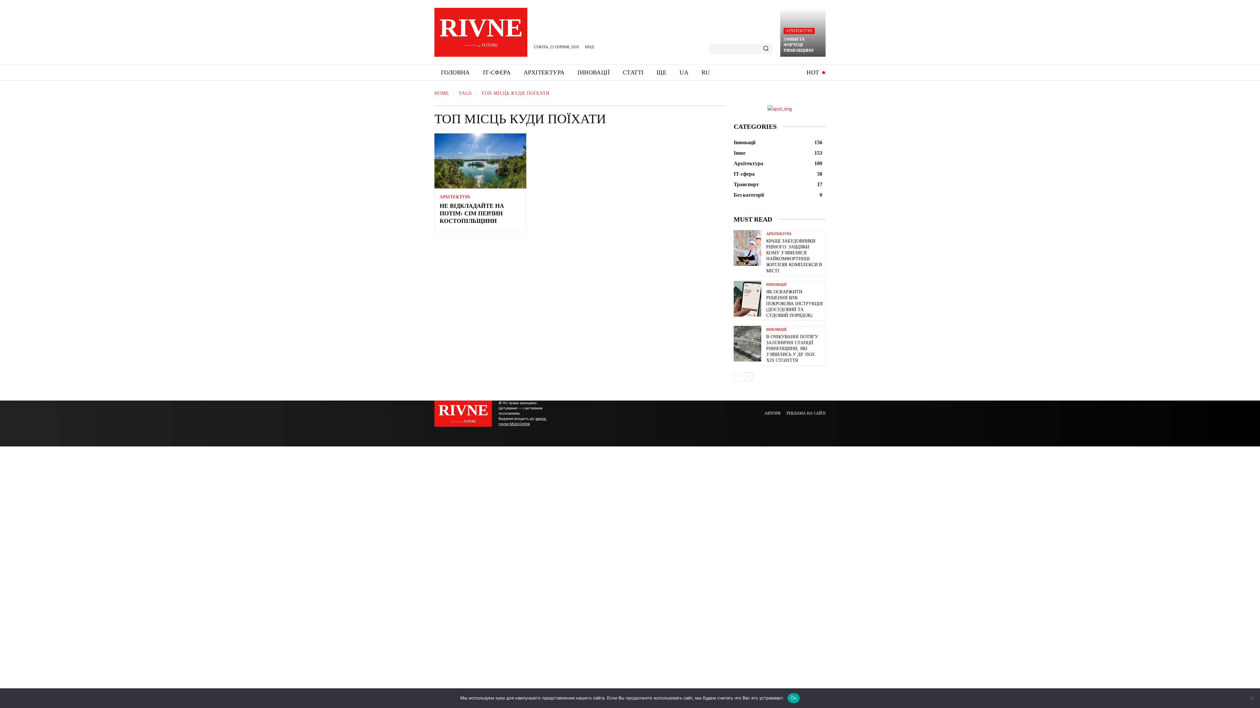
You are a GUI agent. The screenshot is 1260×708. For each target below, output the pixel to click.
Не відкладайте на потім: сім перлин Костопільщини (472, 214)
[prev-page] (738, 376)
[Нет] (1252, 698)
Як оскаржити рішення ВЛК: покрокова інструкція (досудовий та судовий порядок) (794, 303)
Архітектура (799, 31)
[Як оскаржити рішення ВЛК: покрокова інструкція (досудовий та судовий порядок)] (747, 299)
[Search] (766, 49)
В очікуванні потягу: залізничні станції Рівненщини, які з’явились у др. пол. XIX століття (792, 348)
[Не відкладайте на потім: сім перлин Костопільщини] (480, 160)
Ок (794, 697)
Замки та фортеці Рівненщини (798, 45)
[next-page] (748, 376)
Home (441, 93)
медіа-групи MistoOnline (522, 421)
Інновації (776, 284)
